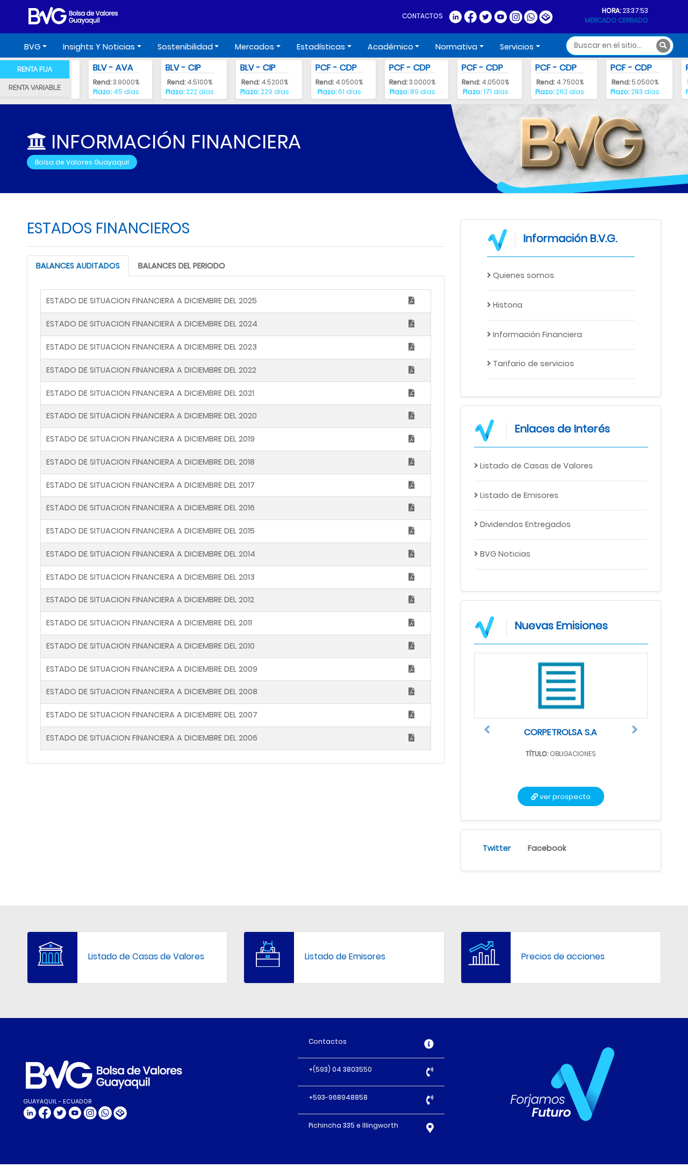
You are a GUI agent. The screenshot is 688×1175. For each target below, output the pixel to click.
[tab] (34, 69)
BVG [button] (32, 46)
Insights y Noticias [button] (99, 46)
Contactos (328, 1041)
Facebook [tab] (547, 848)
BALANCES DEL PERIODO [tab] (181, 265)
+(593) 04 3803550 (340, 1069)
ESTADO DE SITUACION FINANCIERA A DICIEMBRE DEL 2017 (150, 485)
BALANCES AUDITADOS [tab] (78, 265)
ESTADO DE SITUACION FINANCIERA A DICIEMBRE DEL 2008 (151, 691)
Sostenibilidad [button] (185, 46)
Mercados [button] (254, 46)
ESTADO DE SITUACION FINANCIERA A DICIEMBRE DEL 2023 (151, 346)
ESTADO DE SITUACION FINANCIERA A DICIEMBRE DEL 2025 (151, 300)
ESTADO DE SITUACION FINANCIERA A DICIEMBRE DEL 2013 (150, 577)
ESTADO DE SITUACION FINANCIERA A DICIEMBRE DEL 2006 (151, 737)
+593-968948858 (338, 1097)
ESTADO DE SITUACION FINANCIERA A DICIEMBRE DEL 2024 (151, 323)
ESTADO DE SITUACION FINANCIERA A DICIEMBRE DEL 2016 (150, 507)
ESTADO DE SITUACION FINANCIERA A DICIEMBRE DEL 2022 (151, 370)
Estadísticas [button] (321, 46)
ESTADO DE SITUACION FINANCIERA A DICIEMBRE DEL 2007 (151, 714)
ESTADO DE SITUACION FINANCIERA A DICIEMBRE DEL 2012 (150, 599)
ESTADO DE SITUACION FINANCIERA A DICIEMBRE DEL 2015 (150, 530)
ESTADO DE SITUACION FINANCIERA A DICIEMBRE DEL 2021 (150, 393)
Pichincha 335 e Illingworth (353, 1125)
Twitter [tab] (497, 848)
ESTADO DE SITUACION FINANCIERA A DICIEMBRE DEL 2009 (151, 669)
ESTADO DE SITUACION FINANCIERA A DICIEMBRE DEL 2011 (149, 622)
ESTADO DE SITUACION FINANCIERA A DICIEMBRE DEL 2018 (150, 462)
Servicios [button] (517, 46)
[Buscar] (663, 46)
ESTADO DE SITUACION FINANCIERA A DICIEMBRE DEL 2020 (151, 415)
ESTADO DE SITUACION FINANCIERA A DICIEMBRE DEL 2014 (150, 554)
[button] (487, 732)
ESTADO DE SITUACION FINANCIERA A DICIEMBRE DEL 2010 (150, 645)
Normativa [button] (456, 46)
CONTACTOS (422, 15)
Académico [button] (390, 46)
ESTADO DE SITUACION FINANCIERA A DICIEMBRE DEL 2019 (150, 438)
